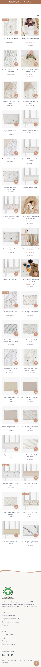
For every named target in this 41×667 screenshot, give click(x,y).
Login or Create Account (10, 619)
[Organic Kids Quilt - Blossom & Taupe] (16, 96)
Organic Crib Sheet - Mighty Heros (10, 484)
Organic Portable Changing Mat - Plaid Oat (11, 513)
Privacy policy (31, 660)
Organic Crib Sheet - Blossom (11, 216)
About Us (5, 631)
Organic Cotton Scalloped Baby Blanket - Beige (30, 249)
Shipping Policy (22, 660)
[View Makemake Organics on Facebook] (3, 655)
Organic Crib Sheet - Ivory (11, 455)
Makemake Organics (11, 660)
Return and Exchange (9, 615)
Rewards (5, 625)
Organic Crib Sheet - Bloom (30, 130)
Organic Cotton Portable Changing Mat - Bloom (10, 188)
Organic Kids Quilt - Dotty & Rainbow (10, 39)
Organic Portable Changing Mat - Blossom (30, 312)
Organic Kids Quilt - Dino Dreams (10, 312)
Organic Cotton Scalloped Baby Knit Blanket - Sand (30, 217)
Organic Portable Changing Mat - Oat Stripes (30, 455)
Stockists (5, 641)
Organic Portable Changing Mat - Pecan (30, 398)
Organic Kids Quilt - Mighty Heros (11, 369)
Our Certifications (8, 634)
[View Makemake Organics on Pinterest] (7, 655)
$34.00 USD (11, 134)
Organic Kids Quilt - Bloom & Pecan (30, 102)
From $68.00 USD (10, 42)
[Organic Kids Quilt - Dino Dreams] (16, 305)
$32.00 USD (30, 132)
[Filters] (38, 15)
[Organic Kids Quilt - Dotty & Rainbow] (16, 32)
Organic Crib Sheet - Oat (10, 541)
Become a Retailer (8, 644)
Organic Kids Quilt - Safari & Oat (10, 159)
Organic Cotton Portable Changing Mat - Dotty (10, 131)
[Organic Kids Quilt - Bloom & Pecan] (36, 96)
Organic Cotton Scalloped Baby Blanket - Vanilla (30, 70)
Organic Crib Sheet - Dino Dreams (30, 513)
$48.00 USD (30, 45)
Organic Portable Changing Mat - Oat (11, 398)
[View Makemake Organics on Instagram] (12, 655)
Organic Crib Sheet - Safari (11, 279)
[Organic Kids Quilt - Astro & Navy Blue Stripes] (16, 64)
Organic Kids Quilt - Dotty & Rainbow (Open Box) (30, 369)
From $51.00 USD (30, 373)
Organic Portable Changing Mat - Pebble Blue (30, 542)
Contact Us (6, 612)
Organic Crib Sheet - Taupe (30, 483)
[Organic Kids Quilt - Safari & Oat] (16, 153)
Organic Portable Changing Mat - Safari (30, 340)
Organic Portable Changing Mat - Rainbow (11, 249)
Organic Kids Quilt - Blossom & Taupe (11, 102)
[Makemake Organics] (8, 8)
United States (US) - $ (8, 651)
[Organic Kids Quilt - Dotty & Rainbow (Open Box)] (36, 363)
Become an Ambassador (11, 622)
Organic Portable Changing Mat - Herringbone (30, 427)
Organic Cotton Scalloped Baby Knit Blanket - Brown (30, 280)
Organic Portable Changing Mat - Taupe (11, 427)
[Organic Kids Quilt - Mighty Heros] (16, 363)
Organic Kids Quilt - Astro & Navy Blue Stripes (11, 70)
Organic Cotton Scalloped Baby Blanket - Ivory (30, 39)
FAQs (4, 638)
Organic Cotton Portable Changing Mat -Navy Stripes (10, 340)
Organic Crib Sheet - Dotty (30, 187)
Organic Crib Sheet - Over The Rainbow (30, 159)
